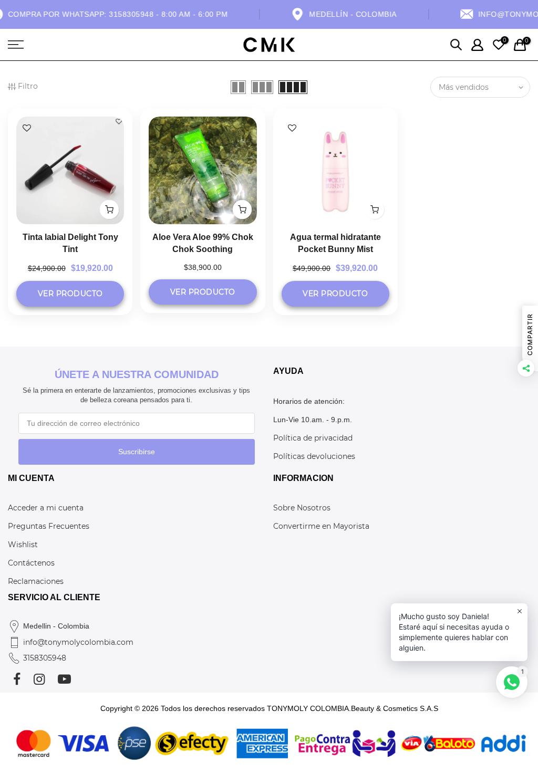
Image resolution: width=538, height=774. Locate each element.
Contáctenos (31, 563)
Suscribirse (136, 451)
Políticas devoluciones (314, 456)
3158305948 (44, 658)
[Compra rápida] (109, 209)
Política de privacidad (313, 438)
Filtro (28, 86)
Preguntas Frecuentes (48, 526)
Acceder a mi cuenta (46, 507)
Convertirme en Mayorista (321, 526)
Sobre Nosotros (301, 507)
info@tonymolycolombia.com (78, 642)
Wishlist (23, 544)
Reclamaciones (36, 581)
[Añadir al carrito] (242, 209)
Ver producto (70, 293)
